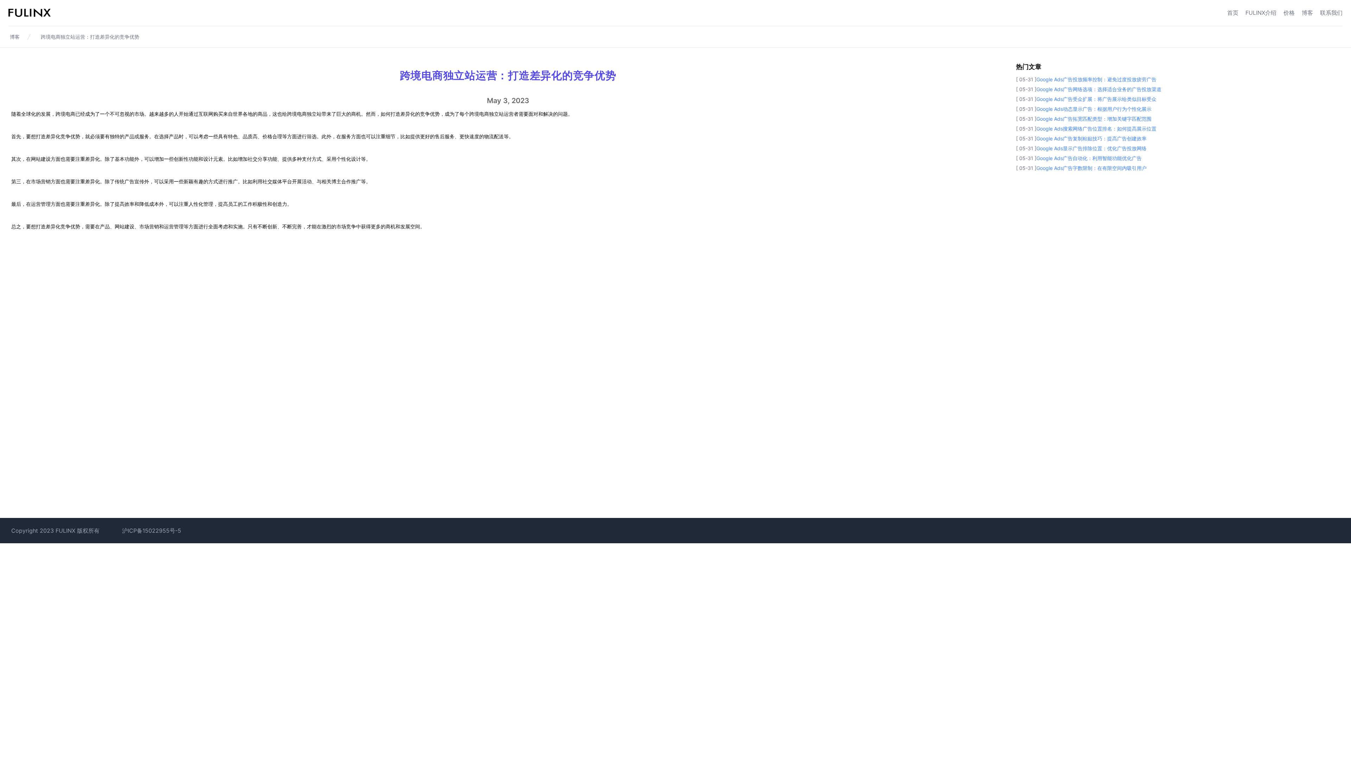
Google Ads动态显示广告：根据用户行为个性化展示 (1094, 109)
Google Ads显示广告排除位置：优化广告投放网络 (1091, 148)
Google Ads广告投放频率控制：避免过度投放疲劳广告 (1096, 79)
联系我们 (1331, 12)
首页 (1232, 12)
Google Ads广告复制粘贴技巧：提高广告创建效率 (1091, 138)
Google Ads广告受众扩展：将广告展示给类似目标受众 (1096, 99)
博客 (1307, 12)
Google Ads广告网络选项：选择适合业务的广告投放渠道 (1098, 89)
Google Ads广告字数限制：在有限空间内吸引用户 (1091, 168)
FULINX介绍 (1260, 12)
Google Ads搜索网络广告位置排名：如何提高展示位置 (1096, 129)
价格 (1289, 12)
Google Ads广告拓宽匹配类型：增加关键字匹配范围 (1094, 119)
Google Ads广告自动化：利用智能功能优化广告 (1089, 158)
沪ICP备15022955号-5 (151, 530)
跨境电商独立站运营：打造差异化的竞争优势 (90, 37)
